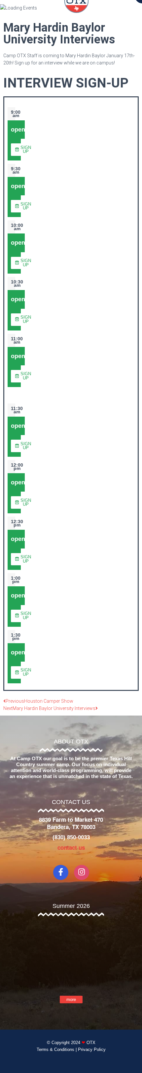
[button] (23, 149)
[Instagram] (81, 872)
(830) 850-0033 (71, 837)
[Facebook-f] (60, 872)
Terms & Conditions (55, 1049)
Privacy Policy (92, 1049)
